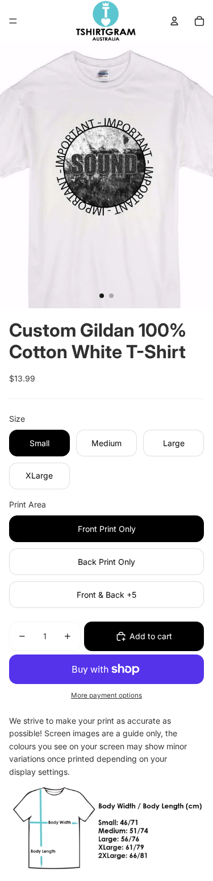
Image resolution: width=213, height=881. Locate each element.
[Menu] (13, 21)
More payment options (106, 695)
